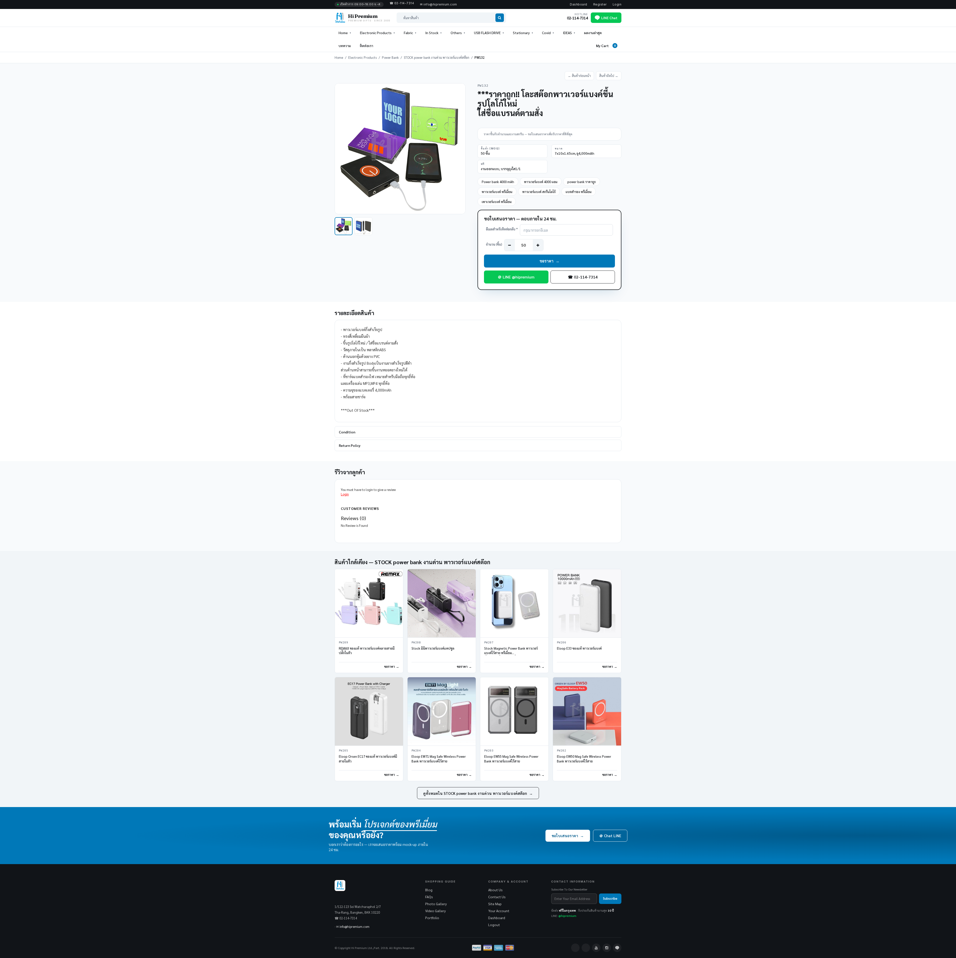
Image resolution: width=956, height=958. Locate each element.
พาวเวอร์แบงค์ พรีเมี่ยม (497, 192)
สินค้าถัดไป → (608, 75)
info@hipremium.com (354, 926)
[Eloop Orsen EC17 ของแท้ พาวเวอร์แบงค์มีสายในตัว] (369, 711)
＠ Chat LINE (610, 835)
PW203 (488, 750)
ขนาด (559, 148)
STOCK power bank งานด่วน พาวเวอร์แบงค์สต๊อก (436, 57)
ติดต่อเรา (366, 45)
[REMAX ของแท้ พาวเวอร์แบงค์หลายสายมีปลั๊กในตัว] (369, 603)
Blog (428, 890)
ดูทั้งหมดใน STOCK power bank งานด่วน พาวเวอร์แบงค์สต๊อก (478, 793)
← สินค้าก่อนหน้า (579, 75)
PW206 (561, 642)
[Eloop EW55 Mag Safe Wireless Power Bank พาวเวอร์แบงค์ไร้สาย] (514, 711)
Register (600, 4)
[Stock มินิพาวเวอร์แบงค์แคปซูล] (442, 603)
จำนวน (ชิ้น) (494, 244)
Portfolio (432, 917)
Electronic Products (362, 57)
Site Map (495, 903)
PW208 (416, 642)
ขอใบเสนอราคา (568, 835)
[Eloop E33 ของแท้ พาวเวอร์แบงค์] (587, 603)
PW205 (343, 750)
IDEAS (567, 32)
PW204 (416, 750)
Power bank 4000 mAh (498, 182)
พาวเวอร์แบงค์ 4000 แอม (540, 182)
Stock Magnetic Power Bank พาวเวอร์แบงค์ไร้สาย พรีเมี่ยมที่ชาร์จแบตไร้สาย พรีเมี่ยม (511, 653)
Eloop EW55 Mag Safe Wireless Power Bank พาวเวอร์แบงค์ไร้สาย (511, 758)
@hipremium (567, 916)
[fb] (575, 948)
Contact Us (497, 896)
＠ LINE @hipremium (516, 276)
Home (343, 32)
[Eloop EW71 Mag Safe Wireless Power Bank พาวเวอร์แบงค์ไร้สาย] (442, 711)
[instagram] (606, 948)
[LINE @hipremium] (617, 948)
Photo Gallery (436, 903)
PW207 (488, 642)
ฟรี (483, 163)
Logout (494, 924)
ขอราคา (549, 261)
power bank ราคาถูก (581, 182)
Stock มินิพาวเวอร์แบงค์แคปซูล (433, 648)
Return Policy (349, 445)
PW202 (561, 750)
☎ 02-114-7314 (583, 276)
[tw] (586, 948)
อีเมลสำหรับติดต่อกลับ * (502, 229)
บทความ (345, 45)
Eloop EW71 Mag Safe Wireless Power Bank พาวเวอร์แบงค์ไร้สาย (439, 758)
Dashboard (578, 4)
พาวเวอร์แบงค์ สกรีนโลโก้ (539, 192)
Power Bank (390, 57)
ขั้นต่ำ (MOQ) (490, 148)
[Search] (499, 17)
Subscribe (610, 898)
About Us (495, 890)
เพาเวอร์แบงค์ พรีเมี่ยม (497, 202)
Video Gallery (435, 910)
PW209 (343, 642)
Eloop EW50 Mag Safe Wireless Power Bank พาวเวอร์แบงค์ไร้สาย (584, 758)
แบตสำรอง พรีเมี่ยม (579, 192)
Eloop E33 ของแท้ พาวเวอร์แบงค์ (579, 648)
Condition (347, 432)
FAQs (429, 896)
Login (617, 4)
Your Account (498, 910)
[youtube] (596, 948)
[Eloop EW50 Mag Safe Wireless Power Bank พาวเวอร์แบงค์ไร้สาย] (587, 711)
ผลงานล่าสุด (593, 32)
